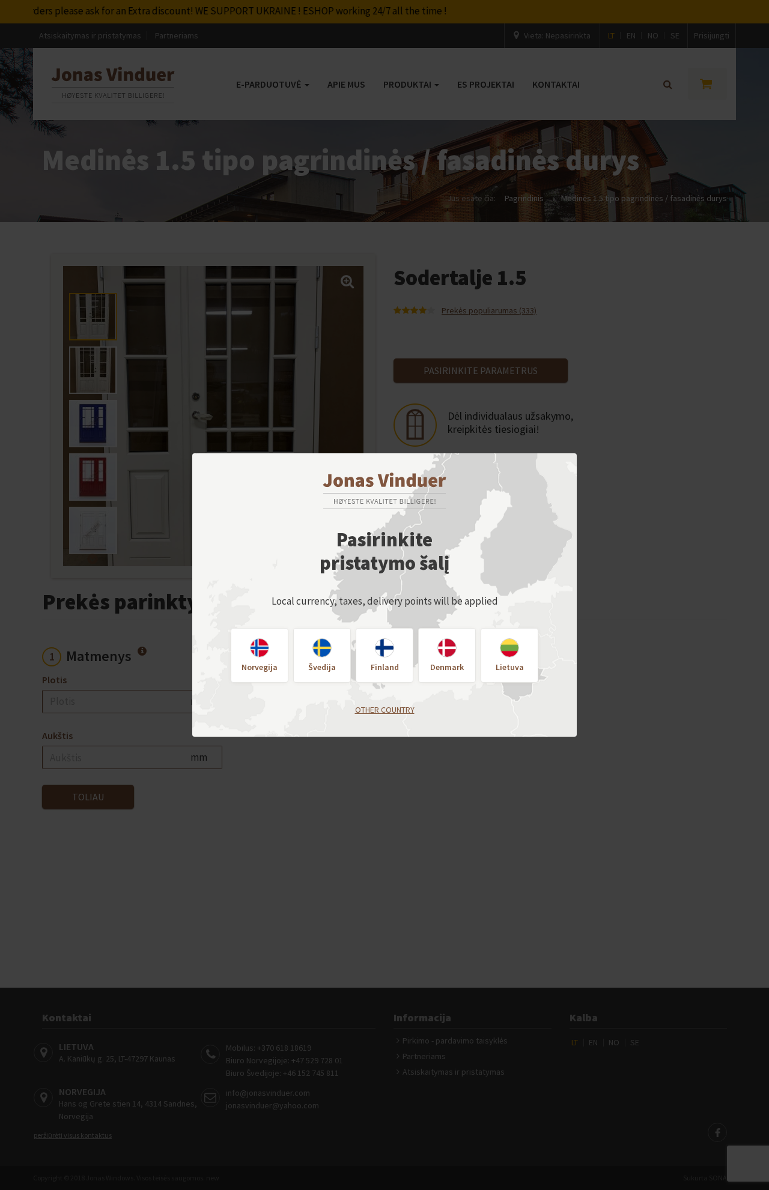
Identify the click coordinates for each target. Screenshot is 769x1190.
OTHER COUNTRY (385, 709)
